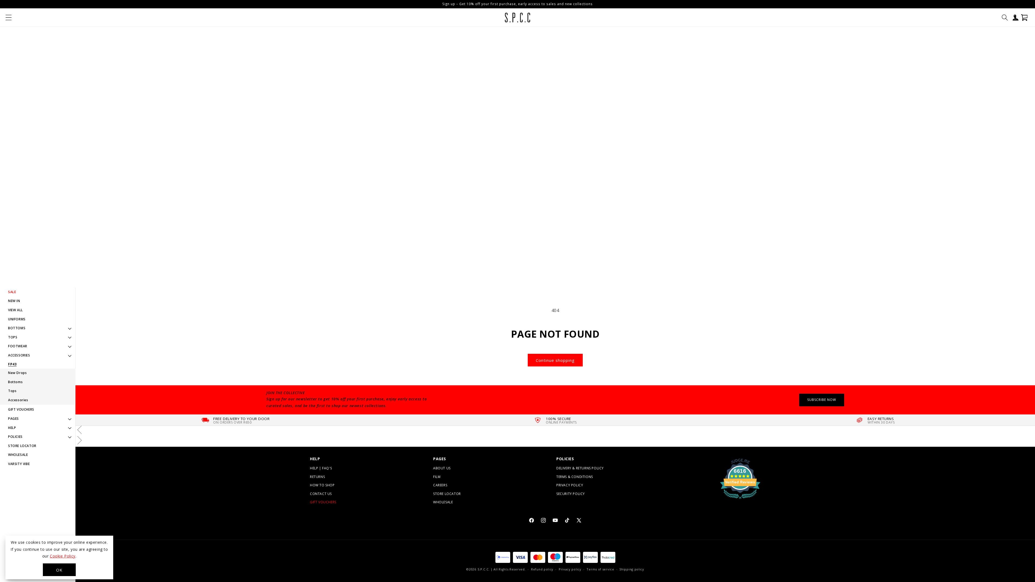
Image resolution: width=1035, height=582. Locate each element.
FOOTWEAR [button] (17, 346)
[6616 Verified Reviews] (740, 500)
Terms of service (600, 569)
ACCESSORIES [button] (19, 355)
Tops (12, 391)
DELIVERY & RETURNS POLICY (580, 468)
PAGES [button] (13, 418)
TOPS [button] (12, 337)
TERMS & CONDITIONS (574, 476)
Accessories (18, 400)
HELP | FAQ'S (321, 468)
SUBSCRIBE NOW (821, 399)
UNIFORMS (17, 319)
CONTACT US (321, 493)
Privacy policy (570, 569)
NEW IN (14, 301)
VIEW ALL (15, 310)
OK (59, 570)
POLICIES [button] (15, 436)
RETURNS (317, 476)
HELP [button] (12, 427)
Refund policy (542, 569)
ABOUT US (442, 468)
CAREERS (440, 485)
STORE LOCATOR (22, 446)
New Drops (17, 372)
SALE (12, 292)
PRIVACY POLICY (569, 485)
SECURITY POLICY (570, 493)
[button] (8, 17)
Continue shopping (555, 360)
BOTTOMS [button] (16, 328)
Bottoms (15, 382)
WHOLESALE (18, 454)
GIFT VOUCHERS (21, 409)
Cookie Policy (62, 556)
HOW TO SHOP (322, 485)
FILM (436, 476)
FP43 (12, 364)
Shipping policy (631, 569)
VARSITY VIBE (19, 464)
